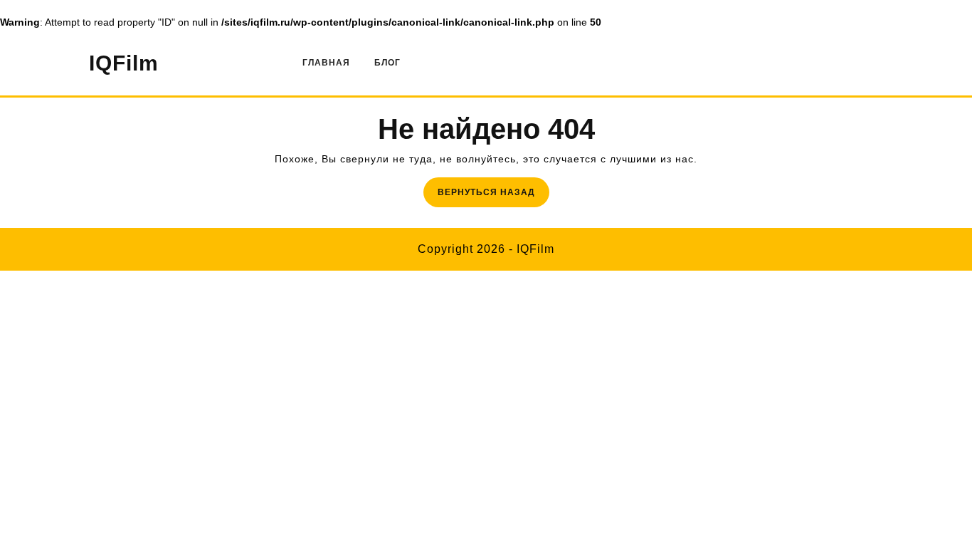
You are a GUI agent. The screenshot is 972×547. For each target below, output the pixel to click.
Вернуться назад (493, 196)
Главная (326, 63)
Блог (387, 63)
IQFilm (124, 63)
